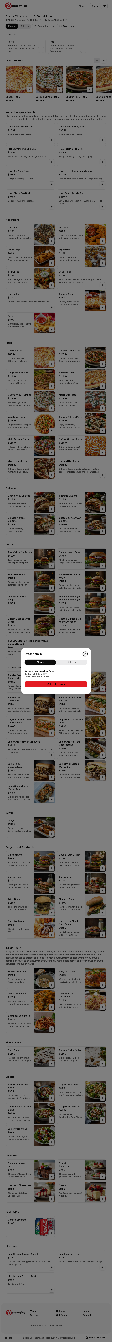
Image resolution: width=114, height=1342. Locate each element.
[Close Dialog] (85, 654)
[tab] (40, 662)
